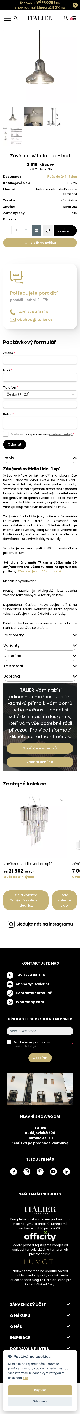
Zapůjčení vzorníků (40, 748)
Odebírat (40, 1058)
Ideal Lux (70, 206)
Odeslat (15, 444)
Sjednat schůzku (40, 761)
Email (7, 370)
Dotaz (8, 414)
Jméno (9, 353)
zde (25, 1377)
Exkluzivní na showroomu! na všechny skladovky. (38, 7)
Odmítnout (40, 1401)
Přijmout (40, 1390)
